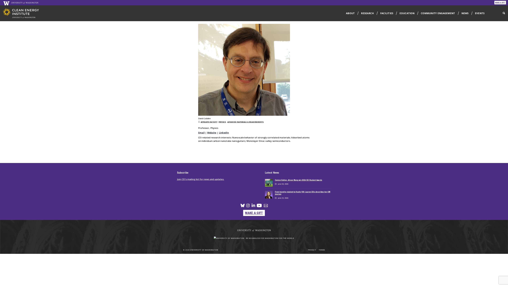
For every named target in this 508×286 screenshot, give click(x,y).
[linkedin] (253, 206)
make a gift (500, 3)
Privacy (312, 250)
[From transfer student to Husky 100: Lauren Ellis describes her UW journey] (269, 194)
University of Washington (204, 250)
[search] (504, 13)
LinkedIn (224, 132)
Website (211, 132)
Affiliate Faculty (209, 122)
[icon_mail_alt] (266, 206)
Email (201, 132)
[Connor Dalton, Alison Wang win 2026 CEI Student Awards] (269, 183)
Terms (322, 250)
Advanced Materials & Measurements (245, 122)
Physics (222, 122)
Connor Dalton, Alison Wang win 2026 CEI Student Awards (298, 180)
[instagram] (248, 206)
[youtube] (259, 206)
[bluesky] (243, 206)
